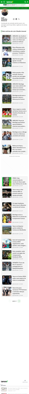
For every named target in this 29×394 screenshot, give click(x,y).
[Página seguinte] (19, 301)
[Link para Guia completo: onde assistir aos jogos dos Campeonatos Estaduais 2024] (14, 254)
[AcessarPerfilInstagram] (13, 19)
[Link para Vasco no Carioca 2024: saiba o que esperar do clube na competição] (14, 280)
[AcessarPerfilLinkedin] (16, 19)
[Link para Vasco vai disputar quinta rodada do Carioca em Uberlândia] (14, 229)
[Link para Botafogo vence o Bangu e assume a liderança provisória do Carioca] (14, 135)
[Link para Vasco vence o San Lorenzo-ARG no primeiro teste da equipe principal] (14, 193)
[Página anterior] (10, 301)
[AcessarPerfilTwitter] (19, 19)
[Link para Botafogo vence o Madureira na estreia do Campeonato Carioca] (14, 218)
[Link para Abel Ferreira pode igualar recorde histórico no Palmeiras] (14, 62)
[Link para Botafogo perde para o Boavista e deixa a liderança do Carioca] (14, 99)
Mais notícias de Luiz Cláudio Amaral (14, 31)
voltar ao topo (25, 382)
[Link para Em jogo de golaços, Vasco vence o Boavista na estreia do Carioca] (14, 206)
